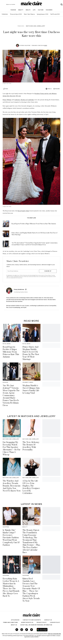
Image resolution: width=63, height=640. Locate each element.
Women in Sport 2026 (16, 14)
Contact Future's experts (32, 620)
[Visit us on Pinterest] (31, 629)
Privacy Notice (48, 275)
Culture (40, 10)
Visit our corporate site (54, 633)
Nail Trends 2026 (55, 14)
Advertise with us (27, 622)
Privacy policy (42, 622)
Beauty (20, 10)
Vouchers (49, 10)
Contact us (48, 620)
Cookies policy (55, 622)
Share (6, 88)
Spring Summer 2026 (42, 14)
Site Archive (15, 620)
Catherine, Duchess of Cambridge (24, 99)
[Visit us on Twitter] (16, 629)
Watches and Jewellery (35, 26)
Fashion (13, 10)
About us (14, 624)
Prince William (7, 99)
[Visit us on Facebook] (26, 629)
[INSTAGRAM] (26, 289)
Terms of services (24, 275)
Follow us (50, 88)
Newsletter (57, 88)
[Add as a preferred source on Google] (47, 629)
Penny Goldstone (25, 45)
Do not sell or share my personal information (36, 624)
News (45, 45)
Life (34, 10)
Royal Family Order (23, 211)
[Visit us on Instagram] (21, 629)
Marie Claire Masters (29, 14)
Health (28, 10)
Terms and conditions (10, 622)
